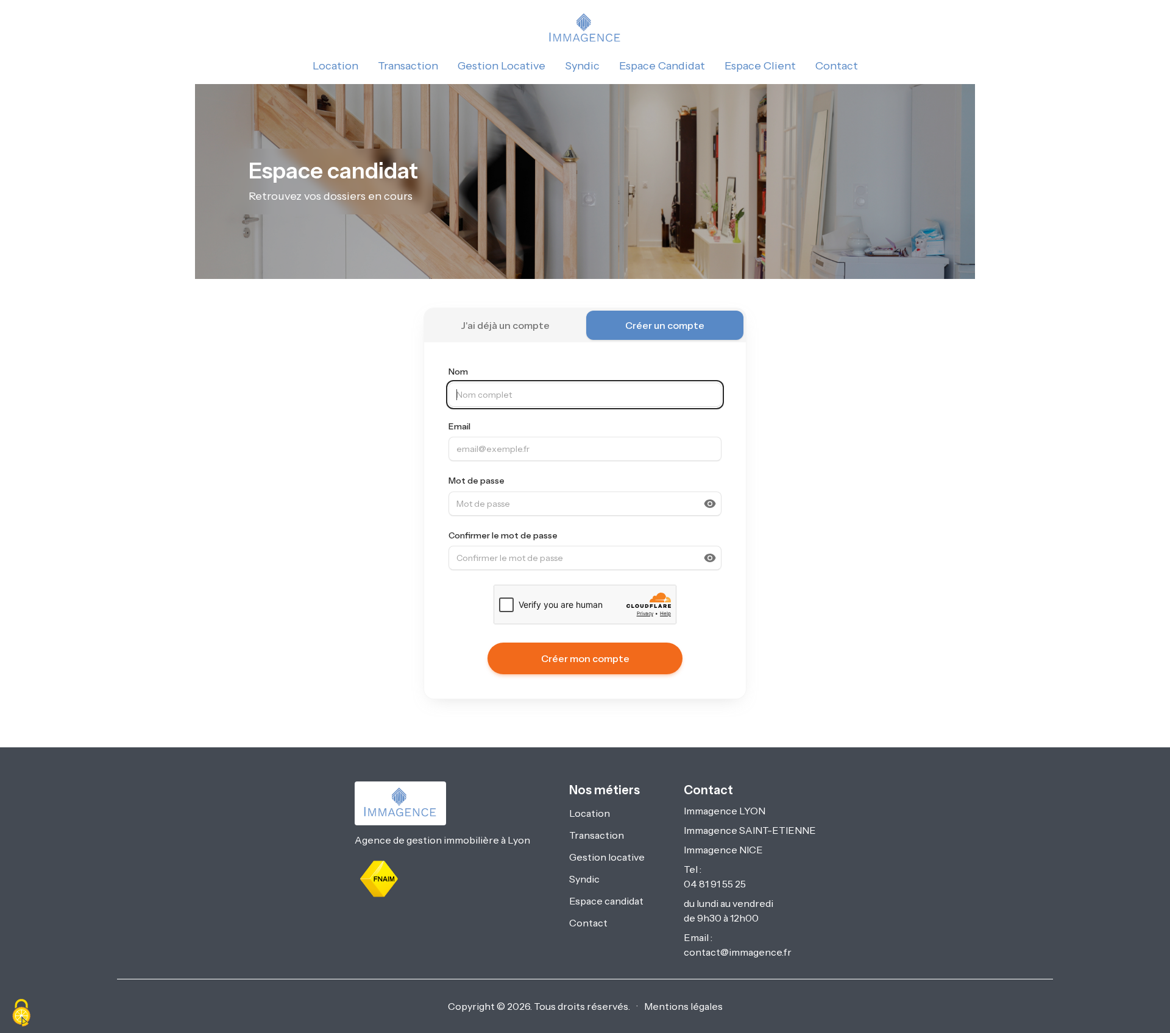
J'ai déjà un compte (505, 325)
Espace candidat (606, 901)
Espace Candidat (662, 65)
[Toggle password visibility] (710, 503)
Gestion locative (607, 857)
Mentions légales (683, 1006)
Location (335, 65)
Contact (836, 65)
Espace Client (760, 65)
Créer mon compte (585, 658)
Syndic (582, 65)
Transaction (408, 65)
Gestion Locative (501, 65)
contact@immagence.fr (738, 952)
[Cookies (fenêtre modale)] (21, 1013)
